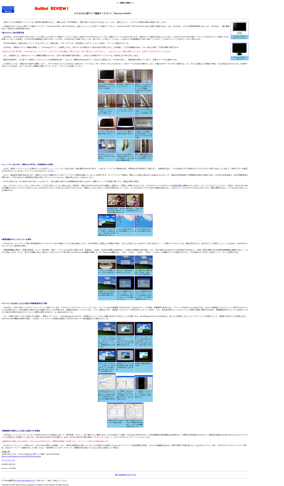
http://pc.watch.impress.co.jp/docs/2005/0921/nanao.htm (21, 456)
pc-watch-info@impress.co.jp (24, 480)
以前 (78, 26)
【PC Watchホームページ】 (125, 475)
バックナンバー (9, 460)
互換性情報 (177, 185)
